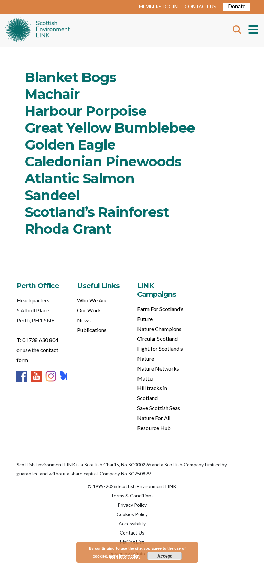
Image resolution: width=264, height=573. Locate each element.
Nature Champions (159, 329)
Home (38, 30)
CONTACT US (200, 6)
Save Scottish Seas (158, 408)
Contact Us (132, 533)
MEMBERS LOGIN (158, 6)
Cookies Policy (132, 514)
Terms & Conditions (132, 495)
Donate (236, 6)
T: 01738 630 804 (37, 340)
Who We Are (92, 300)
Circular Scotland (157, 338)
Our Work (89, 310)
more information (124, 556)
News (84, 320)
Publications (92, 330)
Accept (164, 556)
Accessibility (132, 523)
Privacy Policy (132, 505)
